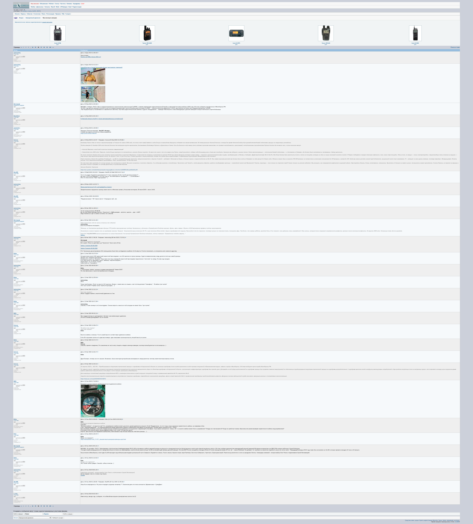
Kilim (15, 253)
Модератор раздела (19, 105)
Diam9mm (17, 116)
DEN (15, 313)
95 (35, 47)
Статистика (37, 14)
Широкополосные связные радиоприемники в (33, 22)
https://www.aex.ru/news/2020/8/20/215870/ (93, 378)
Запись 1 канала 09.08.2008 (89, 245)
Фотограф (17, 104)
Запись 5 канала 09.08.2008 (89, 248)
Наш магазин (35, 3)
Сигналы (47, 7)
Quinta (30, 11)
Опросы (23, 14)
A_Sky (16, 493)
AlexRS (16, 172)
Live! (82, 3)
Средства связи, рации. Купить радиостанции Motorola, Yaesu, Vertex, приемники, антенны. (432, 520)
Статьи (57, 3)
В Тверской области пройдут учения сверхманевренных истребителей (102, 118)
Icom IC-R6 (57, 43)
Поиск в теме (455, 47)
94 (32, 47)
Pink (15, 434)
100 (50, 47)
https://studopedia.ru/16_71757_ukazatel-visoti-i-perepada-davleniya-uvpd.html (103, 439)
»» (53, 47)
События (29, 14)
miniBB (457, 521)
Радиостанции (77, 7)
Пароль (46, 514)
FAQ (63, 14)
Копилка (69, 3)
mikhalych (25, 11)
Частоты (63, 3)
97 (41, 47)
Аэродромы (76, 3)
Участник (16, 54)
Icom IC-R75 (236, 43)
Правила (58, 14)
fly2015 (34, 11)
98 (44, 47)
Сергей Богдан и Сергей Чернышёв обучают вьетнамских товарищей (101, 67)
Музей (53, 7)
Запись (83, 235)
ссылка (83, 475)
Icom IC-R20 (415, 43)
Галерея (68, 14)
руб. (57, 44)
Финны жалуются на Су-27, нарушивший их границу (96, 187)
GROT (38, 11)
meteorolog (17, 52)
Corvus (16, 140)
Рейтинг (51, 3)
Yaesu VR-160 (326, 43)
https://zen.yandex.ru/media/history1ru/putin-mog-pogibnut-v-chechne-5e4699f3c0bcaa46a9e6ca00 (109, 169)
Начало (17, 14)
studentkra (17, 128)
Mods (57, 7)
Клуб (69, 7)
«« (21, 47)
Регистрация (50, 14)
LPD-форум (63, 7)
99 (47, 47)
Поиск (43, 14)
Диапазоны (39, 7)
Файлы (33, 7)
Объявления (44, 3)
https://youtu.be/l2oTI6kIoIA (89, 133)
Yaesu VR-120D (147, 43)
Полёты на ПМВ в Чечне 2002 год (91, 56)
